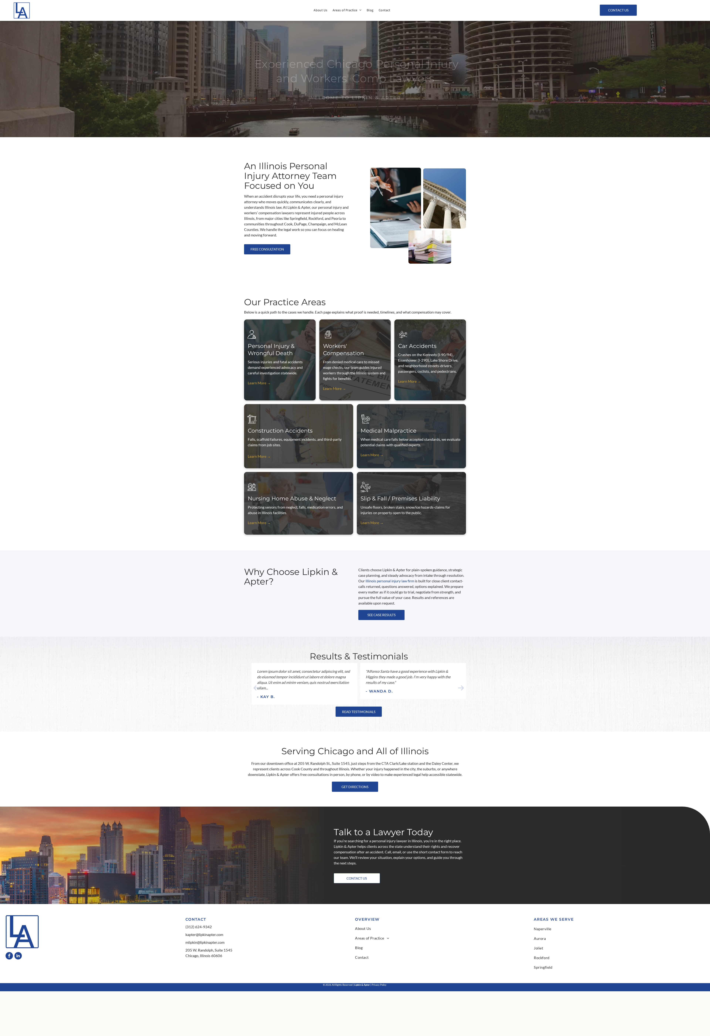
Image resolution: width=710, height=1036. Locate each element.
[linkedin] (18, 956)
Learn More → (259, 383)
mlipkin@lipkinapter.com (204, 942)
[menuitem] (320, 10)
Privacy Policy (379, 984)
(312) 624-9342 (198, 927)
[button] (256, 688)
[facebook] (9, 956)
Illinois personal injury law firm (390, 581)
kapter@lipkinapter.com (204, 934)
